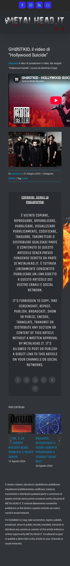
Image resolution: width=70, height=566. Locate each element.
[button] (10, 436)
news (25, 178)
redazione (16, 173)
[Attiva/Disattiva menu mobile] (63, 28)
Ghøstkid (13, 63)
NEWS (11, 178)
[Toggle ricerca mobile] (56, 28)
